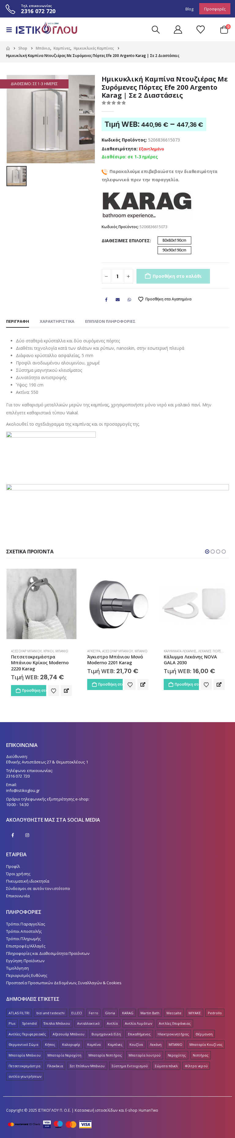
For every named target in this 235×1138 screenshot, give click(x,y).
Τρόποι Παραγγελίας (25, 924)
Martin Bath (150, 1013)
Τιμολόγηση (17, 968)
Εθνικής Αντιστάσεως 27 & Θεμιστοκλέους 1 (47, 762)
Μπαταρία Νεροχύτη (64, 1055)
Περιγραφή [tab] (17, 321)
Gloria (110, 1013)
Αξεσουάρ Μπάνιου (41, 651)
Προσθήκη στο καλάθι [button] (34, 684)
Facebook (106, 299)
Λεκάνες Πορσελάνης (139, 651)
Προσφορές (215, 9)
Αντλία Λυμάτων (138, 1023)
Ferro (93, 1013)
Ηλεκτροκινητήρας (173, 1034)
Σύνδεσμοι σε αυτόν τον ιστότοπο (38, 888)
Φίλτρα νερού (196, 1066)
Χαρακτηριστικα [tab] (57, 321)
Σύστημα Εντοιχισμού (130, 1066)
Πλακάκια (55, 1066)
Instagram (27, 835)
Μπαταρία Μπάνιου (25, 1055)
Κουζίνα (136, 1044)
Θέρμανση (204, 1034)
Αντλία (112, 1023)
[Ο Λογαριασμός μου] (178, 29)
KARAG (127, 1013)
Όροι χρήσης (18, 873)
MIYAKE (194, 1013)
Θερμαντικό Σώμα (23, 1044)
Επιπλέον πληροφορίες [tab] (110, 321)
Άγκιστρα (17, 651)
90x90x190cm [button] (174, 250)
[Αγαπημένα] (200, 29)
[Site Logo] (43, 29)
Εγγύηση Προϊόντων (25, 961)
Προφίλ (13, 866)
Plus (12, 1023)
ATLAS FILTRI (19, 1013)
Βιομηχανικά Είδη (106, 1034)
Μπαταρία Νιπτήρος (105, 1055)
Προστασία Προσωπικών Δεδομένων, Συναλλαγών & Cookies (63, 983)
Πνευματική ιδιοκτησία (27, 881)
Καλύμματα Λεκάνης (103, 651)
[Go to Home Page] (8, 48)
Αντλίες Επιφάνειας (175, 1023)
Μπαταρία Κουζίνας (205, 1044)
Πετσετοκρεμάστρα (24, 1066)
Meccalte (174, 1013)
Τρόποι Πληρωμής (23, 939)
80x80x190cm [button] (174, 240)
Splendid (29, 1023)
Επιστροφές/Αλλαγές (25, 946)
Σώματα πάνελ (166, 1066)
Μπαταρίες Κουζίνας (194, 651)
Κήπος (50, 1044)
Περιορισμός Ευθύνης (26, 975)
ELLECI (76, 1013)
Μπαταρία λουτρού (145, 1055)
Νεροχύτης (177, 1055)
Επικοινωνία (18, 896)
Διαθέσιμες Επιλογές (126, 240)
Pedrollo (215, 1013)
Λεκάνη (156, 1044)
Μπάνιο (64, 651)
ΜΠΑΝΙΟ (175, 1044)
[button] (11, 29)
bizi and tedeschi (50, 1013)
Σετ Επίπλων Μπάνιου (87, 1066)
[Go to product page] (41, 604)
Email (118, 299)
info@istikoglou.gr (23, 790)
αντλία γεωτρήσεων (25, 1076)
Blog (189, 9)
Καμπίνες (115, 1044)
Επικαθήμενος (139, 1034)
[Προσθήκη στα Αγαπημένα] (53, 684)
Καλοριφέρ (71, 1044)
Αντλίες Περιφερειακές (27, 1034)
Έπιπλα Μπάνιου (56, 1023)
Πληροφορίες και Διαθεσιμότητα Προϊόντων (48, 953)
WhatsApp (129, 299)
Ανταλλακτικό (88, 1023)
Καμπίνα (94, 1044)
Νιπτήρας (201, 1055)
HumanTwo (149, 1110)
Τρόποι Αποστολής (24, 931)
